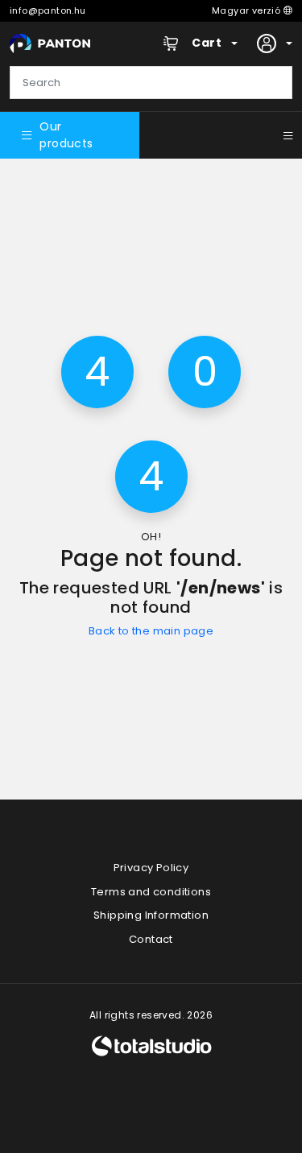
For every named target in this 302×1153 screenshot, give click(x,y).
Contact (151, 939)
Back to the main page (151, 630)
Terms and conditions (151, 891)
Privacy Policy (151, 867)
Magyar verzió (247, 10)
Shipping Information (151, 915)
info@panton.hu (48, 10)
